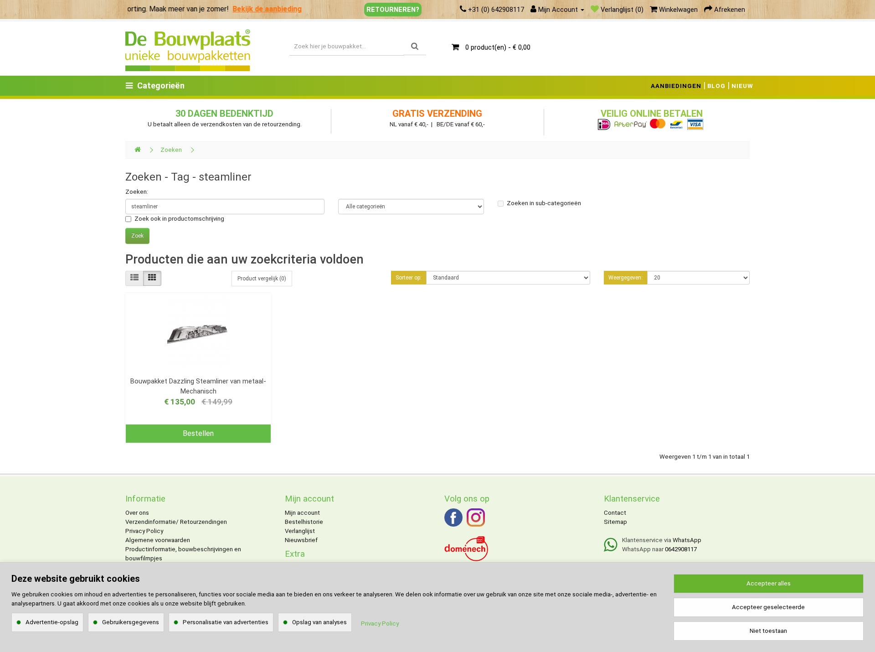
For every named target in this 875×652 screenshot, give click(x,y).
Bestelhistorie (304, 521)
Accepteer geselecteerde (768, 607)
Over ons (137, 512)
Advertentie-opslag (52, 622)
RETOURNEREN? (392, 9)
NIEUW (742, 86)
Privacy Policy (144, 531)
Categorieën (161, 85)
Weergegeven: (625, 277)
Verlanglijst (300, 531)
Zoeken (171, 149)
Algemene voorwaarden (157, 540)
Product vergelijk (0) (261, 278)
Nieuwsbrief (301, 540)
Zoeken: (136, 191)
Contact (615, 512)
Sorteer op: (409, 277)
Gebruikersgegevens (130, 622)
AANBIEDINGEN (676, 86)
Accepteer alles (768, 583)
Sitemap (615, 521)
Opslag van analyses (319, 622)
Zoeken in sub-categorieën (544, 203)
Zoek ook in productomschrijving (179, 218)
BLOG (716, 86)
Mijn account (302, 512)
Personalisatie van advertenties (225, 622)
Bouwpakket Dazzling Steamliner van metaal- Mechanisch (198, 386)
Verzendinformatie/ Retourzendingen (176, 521)
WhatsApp (687, 540)
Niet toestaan (768, 630)
